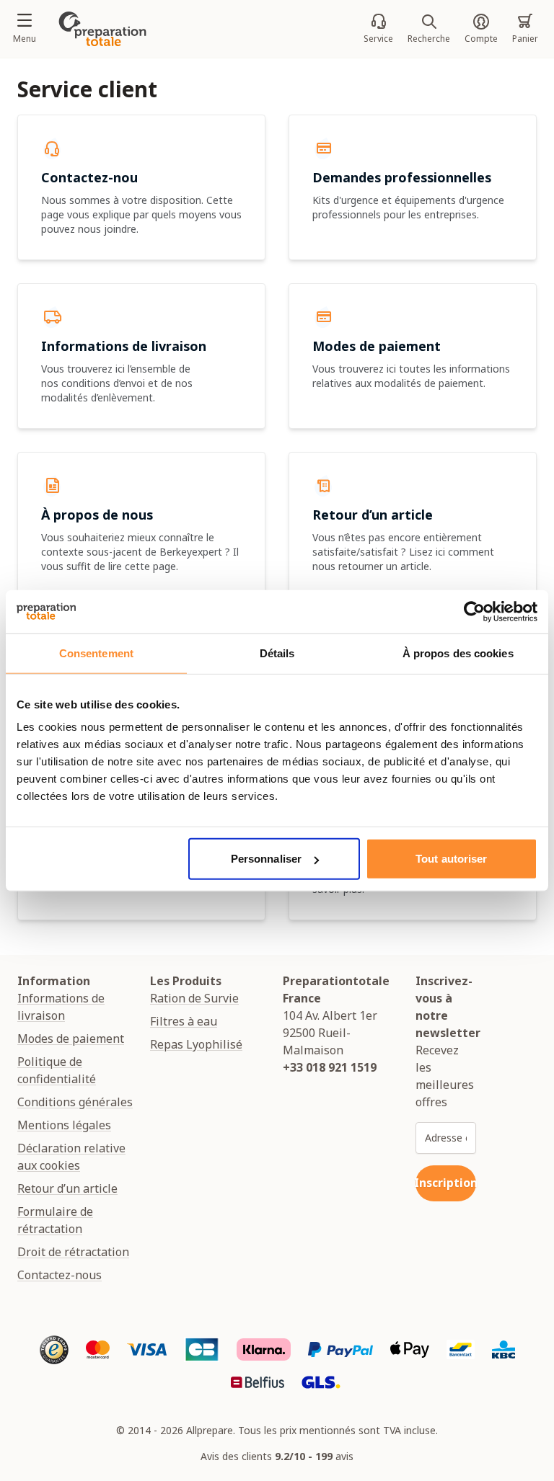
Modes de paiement (70, 1038)
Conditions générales (75, 1102)
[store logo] (102, 29)
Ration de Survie (194, 998)
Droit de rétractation (73, 1252)
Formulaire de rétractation (55, 1220)
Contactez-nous (59, 1275)
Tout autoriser (451, 859)
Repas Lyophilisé (196, 1044)
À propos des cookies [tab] (458, 652)
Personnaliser (266, 859)
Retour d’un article (67, 1188)
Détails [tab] (277, 652)
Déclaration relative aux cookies (71, 1156)
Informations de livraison (61, 1006)
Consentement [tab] (96, 652)
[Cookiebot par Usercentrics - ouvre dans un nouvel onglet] (474, 611)
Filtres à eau (183, 1021)
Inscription (446, 1183)
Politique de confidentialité (56, 1070)
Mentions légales (64, 1125)
